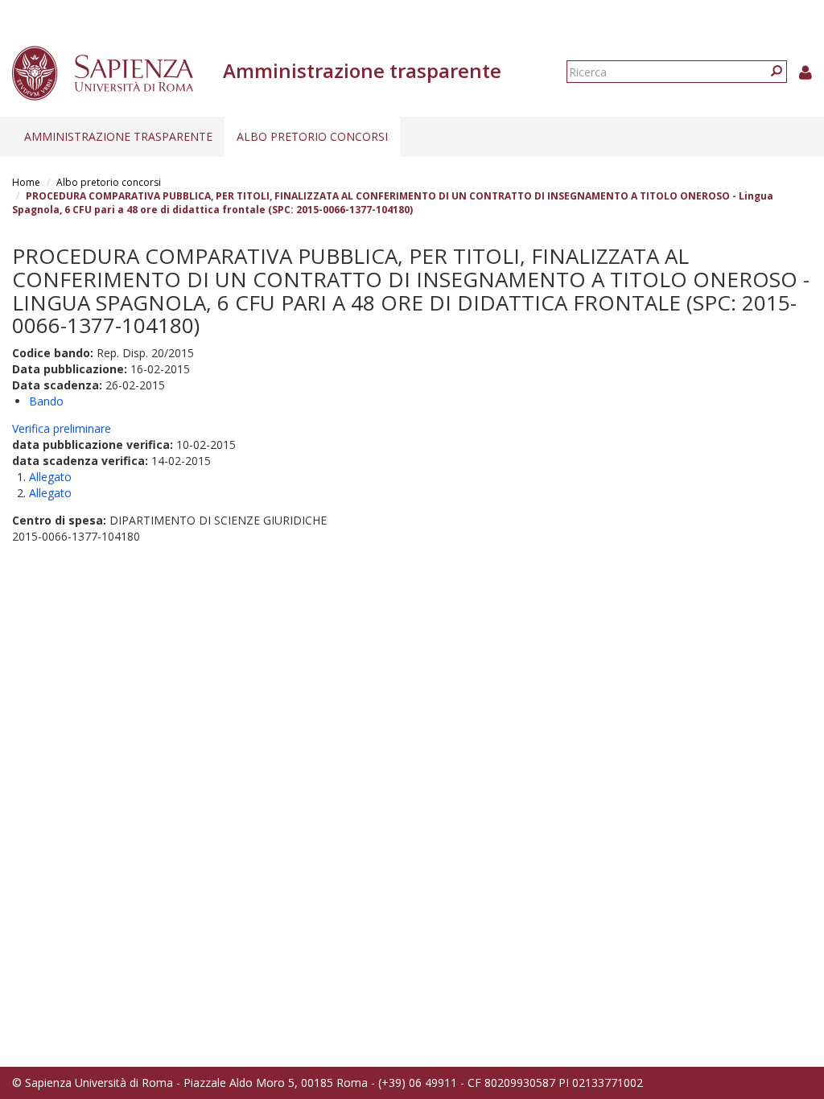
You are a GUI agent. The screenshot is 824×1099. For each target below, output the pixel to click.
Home (26, 182)
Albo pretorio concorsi (312, 136)
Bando (46, 401)
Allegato (50, 476)
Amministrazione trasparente (118, 136)
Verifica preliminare (61, 428)
